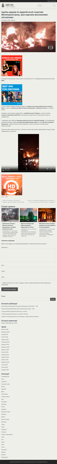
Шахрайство (4, 457)
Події (2, 427)
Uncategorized (5, 376)
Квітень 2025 (4, 359)
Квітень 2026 (4, 329)
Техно (2, 447)
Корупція (3, 414)
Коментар (4, 247)
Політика (3, 432)
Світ (2, 439)
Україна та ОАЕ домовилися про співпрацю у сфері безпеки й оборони (20, 316)
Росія (2, 437)
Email (3, 271)
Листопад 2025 (5, 342)
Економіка (4, 401)
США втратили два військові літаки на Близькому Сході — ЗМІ (17, 308)
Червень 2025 (5, 354)
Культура (3, 422)
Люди (2, 424)
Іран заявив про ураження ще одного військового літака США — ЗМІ (19, 306)
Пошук (3, 296)
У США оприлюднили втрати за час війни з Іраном (14, 314)
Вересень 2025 (5, 347)
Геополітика (4, 394)
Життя (3, 406)
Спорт (3, 442)
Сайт (2, 277)
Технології (4, 449)
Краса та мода (5, 419)
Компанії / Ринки (5, 411)
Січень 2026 (4, 337)
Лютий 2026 (4, 334)
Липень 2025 (4, 352)
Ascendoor (32, 461)
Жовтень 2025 (5, 344)
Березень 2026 (5, 332)
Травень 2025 (5, 357)
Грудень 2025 (5, 339)
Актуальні (4, 381)
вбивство (3, 389)
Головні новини (5, 396)
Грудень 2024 (5, 369)
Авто (2, 379)
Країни (6, 196)
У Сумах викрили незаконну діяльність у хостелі (14, 311)
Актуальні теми (5, 384)
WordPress (45, 461)
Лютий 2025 (4, 364)
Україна (3, 452)
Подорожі (4, 429)
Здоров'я (3, 409)
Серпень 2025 (5, 349)
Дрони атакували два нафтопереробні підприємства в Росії (27, 225)
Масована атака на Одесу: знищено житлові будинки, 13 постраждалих (47, 225)
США (2, 444)
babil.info (9, 4)
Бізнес (3, 386)
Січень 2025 (4, 367)
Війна (2, 196)
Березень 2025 (5, 362)
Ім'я (3, 265)
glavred (13, 20)
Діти (2, 399)
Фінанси (3, 454)
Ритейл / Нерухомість (7, 434)
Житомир (3, 404)
